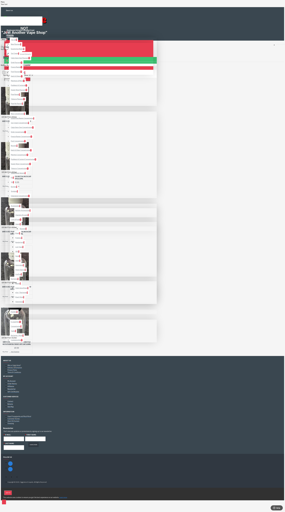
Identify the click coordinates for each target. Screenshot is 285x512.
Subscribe (33, 444)
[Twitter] (10, 469)
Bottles (3, 49)
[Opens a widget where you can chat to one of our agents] (277, 508)
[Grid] (3, 72)
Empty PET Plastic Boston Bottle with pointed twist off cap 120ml (17, 343)
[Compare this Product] (11, 127)
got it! (8, 493)
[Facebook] (10, 463)
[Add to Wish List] (4, 127)
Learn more (63, 497)
